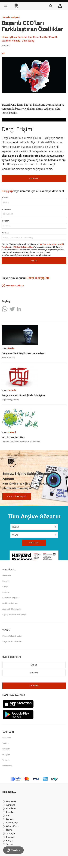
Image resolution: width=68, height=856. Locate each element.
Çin (7, 815)
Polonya (10, 836)
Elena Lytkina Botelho (14, 36)
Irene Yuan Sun (8, 357)
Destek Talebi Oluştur (12, 636)
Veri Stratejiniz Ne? (13, 437)
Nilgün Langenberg (10, 399)
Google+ (6, 754)
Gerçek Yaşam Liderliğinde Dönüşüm (23, 395)
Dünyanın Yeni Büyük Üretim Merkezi (23, 353)
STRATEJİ (11, 432)
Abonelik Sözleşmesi (11, 609)
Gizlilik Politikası (9, 603)
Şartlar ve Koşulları (48, 244)
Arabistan (11, 808)
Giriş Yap (34, 673)
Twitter (5, 743)
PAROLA (5, 233)
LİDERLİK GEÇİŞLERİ (11, 17)
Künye (5, 586)
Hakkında (6, 575)
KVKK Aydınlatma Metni (23, 247)
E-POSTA (5, 221)
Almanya (10, 804)
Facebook (6, 737)
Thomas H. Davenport (30, 441)
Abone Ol (34, 178)
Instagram (7, 765)
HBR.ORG (11, 801)
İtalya (9, 829)
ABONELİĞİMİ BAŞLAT (16, 496)
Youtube (6, 760)
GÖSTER (34, 542)
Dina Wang (28, 40)
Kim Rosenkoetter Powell (42, 36)
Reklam (5, 592)
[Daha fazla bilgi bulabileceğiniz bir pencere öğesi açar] (13, 850)
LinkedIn (6, 749)
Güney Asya (12, 822)
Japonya (10, 833)
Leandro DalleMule (10, 441)
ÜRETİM (10, 348)
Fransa (9, 819)
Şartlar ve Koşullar (10, 597)
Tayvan (9, 843)
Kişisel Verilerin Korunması (14, 614)
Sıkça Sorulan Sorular (12, 641)
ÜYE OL (34, 261)
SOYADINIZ (6, 209)
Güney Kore (12, 826)
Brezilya (10, 812)
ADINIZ (5, 197)
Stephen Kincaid (11, 40)
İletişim (5, 581)
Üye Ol (34, 665)
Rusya (9, 840)
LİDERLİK (11, 390)
